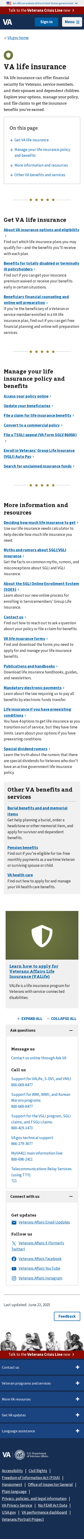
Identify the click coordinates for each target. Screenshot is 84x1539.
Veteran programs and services (26, 1383)
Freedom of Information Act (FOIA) (31, 1477)
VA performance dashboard (44, 1512)
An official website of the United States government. (43, 3)
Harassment (12, 1484)
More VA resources (16, 1399)
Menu (70, 21)
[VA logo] (7, 22)
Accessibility (12, 1470)
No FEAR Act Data (52, 1505)
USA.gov (9, 1512)
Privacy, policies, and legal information (34, 1498)
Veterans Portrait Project (23, 1519)
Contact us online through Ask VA (38, 1057)
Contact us (10, 1367)
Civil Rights (38, 1470)
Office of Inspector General (50, 1484)
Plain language (14, 1491)
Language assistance (18, 1431)
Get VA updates (14, 1415)
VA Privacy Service (17, 1505)
